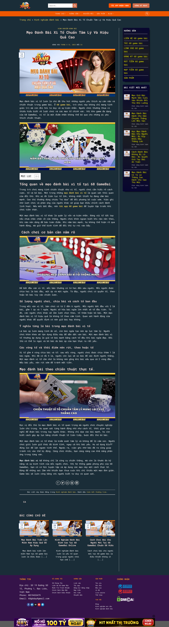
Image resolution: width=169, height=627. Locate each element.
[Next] (112, 539)
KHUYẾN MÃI (88, 14)
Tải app (77, 585)
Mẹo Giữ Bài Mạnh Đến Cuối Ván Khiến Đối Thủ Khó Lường (140, 99)
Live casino (100, 593)
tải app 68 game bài (71, 206)
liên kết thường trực (96, 492)
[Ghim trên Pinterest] (72, 483)
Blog (110, 14)
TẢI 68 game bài (133, 43)
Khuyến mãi (78, 595)
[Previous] (23, 539)
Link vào (77, 583)
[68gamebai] (32, 5)
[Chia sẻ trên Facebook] (58, 483)
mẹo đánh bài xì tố (75, 192)
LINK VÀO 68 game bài (134, 50)
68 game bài (63, 104)
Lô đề (97, 590)
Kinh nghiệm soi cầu (103, 606)
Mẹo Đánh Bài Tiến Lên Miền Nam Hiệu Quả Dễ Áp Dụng (34, 542)
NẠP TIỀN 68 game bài (134, 71)
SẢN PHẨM (101, 14)
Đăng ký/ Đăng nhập (81, 588)
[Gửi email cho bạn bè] (67, 483)
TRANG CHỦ (59, 14)
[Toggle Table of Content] (35, 176)
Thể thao (98, 595)
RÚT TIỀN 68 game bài (134, 63)
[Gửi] (75, 5)
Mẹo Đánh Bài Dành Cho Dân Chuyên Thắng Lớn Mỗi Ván (139, 117)
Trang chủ (25, 19)
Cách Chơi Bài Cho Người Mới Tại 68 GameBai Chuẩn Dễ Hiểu (100, 542)
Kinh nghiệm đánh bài (46, 19)
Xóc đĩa (98, 585)
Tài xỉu (98, 583)
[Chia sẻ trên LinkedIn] (77, 483)
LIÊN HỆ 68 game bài (135, 38)
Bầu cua (98, 588)
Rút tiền (77, 593)
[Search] (147, 14)
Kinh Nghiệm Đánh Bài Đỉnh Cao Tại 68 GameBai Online (67, 542)
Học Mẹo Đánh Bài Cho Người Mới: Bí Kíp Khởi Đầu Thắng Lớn (140, 136)
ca (81, 45)
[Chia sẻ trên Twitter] (63, 483)
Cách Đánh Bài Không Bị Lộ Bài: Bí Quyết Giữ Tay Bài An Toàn (140, 157)
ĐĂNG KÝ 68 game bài (135, 56)
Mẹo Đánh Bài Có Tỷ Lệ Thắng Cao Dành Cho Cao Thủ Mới (139, 177)
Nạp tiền (77, 590)
